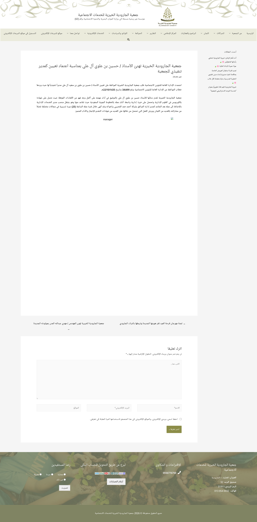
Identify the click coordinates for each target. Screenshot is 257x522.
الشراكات (220, 33)
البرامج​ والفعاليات (188, 33)
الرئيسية (250, 33)
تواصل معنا (75, 33)
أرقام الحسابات (116, 481)
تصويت (64, 488)
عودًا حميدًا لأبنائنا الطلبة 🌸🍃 (225, 66)
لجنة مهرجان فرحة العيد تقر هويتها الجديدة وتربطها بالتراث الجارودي (152, 323)
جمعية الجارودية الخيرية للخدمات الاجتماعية (108, 14)
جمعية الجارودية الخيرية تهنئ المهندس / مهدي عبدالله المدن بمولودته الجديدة (68, 324)
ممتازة (60, 474)
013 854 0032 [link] (221, 491)
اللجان (206, 33)
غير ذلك (59, 479)
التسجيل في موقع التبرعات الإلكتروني (20, 33)
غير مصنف (177, 76)
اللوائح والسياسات (119, 33)
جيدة (48, 474)
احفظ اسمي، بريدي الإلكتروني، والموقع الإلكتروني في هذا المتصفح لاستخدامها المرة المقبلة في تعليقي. (134, 419)
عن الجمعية (237, 33)
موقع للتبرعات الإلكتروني (51, 33)
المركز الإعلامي (170, 33)
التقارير (153, 33)
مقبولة (36, 474)
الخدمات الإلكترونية (95, 33)
